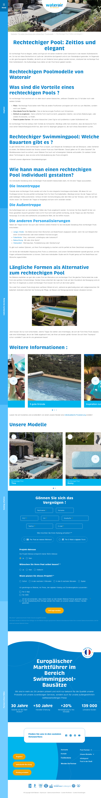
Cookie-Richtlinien (66, 792)
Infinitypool (84, 758)
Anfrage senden (54, 610)
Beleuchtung (18, 240)
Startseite (64, 750)
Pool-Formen (85, 750)
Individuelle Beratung (24, 764)
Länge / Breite (18, 232)
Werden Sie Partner (68, 764)
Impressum (43, 792)
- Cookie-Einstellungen (78, 792)
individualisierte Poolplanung (75, 415)
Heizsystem (17, 243)
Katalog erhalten (22, 772)
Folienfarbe (17, 237)
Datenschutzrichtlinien (53, 792)
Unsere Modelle (86, 754)
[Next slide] (95, 381)
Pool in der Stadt (86, 761)
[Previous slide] (13, 459)
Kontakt (63, 754)
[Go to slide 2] (54, 410)
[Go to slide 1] (52, 410)
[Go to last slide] (13, 381)
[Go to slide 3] (56, 410)
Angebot (19, 757)
